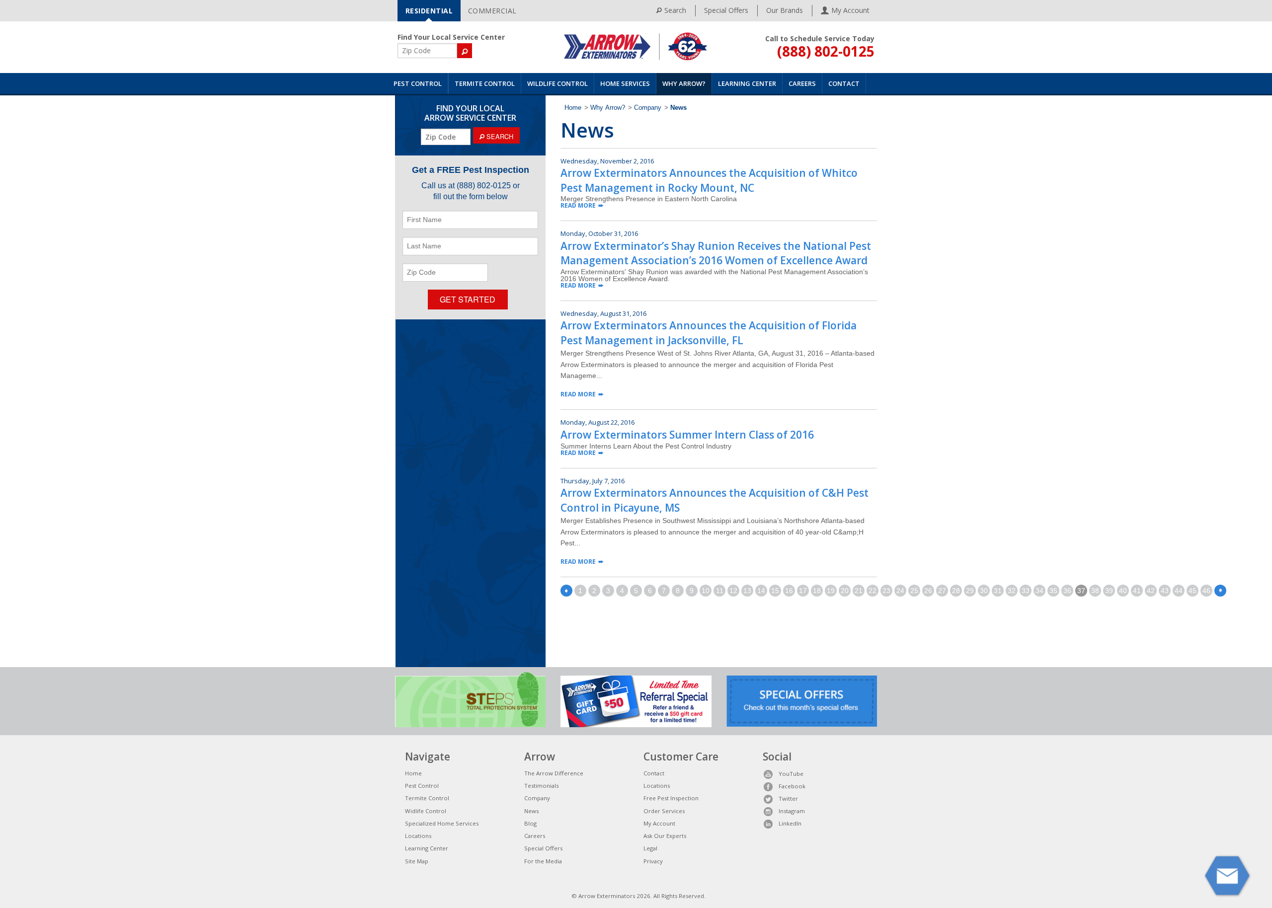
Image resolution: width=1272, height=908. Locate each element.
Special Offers (726, 10)
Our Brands (784, 10)
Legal (650, 848)
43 (1165, 591)
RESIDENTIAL (429, 10)
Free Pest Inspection (671, 798)
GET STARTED (467, 299)
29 (970, 591)
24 (900, 591)
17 (803, 591)
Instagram (792, 811)
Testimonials (541, 785)
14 (761, 591)
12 (733, 591)
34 (1039, 591)
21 (859, 591)
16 (789, 591)
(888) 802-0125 (825, 51)
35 (1053, 591)
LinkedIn (790, 823)
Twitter (788, 798)
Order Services (664, 811)
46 (1206, 591)
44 (1179, 591)
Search (675, 10)
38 (1095, 591)
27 (942, 591)
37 (1081, 591)
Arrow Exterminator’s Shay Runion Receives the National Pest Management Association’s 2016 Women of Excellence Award (715, 253)
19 (831, 591)
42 (1151, 591)
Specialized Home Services (441, 823)
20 (845, 591)
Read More (578, 205)
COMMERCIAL (492, 10)
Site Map (416, 861)
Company (647, 107)
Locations (418, 835)
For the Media (543, 861)
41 (1137, 591)
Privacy (653, 861)
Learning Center (747, 83)
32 (1012, 591)
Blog (530, 823)
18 (817, 591)
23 (886, 591)
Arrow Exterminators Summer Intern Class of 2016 (687, 435)
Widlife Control (425, 811)
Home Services (625, 83)
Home (572, 107)
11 (719, 591)
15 (775, 591)
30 (984, 591)
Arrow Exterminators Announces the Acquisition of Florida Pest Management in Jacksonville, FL (708, 332)
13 (747, 591)
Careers (802, 83)
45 (1192, 591)
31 (998, 591)
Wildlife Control (557, 83)
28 (956, 591)
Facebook (792, 786)
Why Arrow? (684, 83)
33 (1026, 591)
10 (706, 591)
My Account (659, 823)
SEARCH (498, 136)
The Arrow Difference (553, 773)
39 (1109, 591)
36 (1067, 591)
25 (914, 591)
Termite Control (485, 83)
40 (1123, 591)
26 (928, 591)
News (531, 811)
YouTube (791, 773)
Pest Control (418, 83)
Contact (844, 83)
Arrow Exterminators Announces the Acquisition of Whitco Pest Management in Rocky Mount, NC (709, 180)
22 (872, 591)
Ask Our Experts (664, 835)
